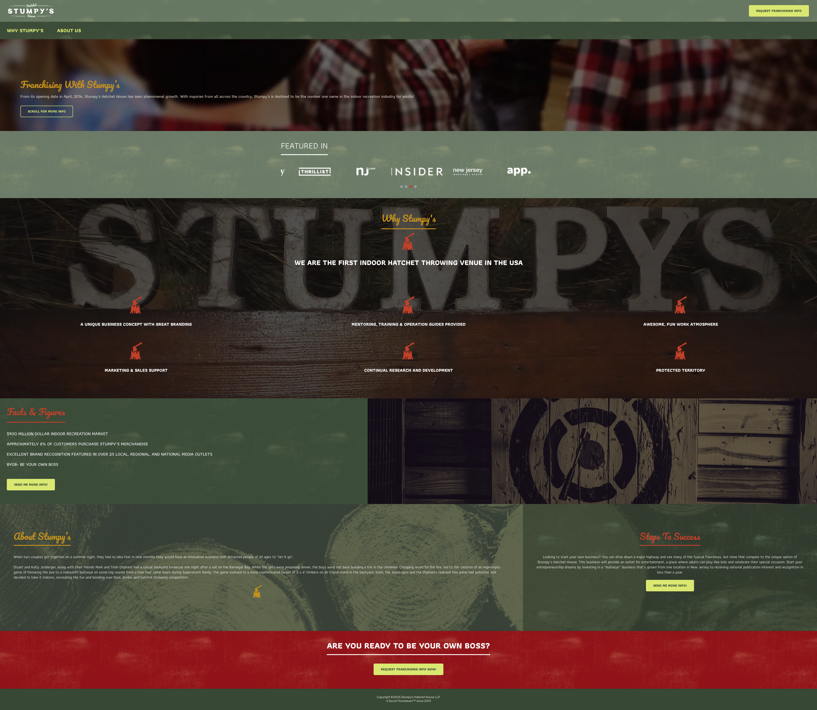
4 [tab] (415, 186)
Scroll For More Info (47, 111)
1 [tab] (401, 186)
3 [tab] (411, 186)
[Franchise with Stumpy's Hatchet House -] (31, 16)
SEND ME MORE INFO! (31, 484)
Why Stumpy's (25, 30)
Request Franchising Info (779, 10)
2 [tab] (406, 186)
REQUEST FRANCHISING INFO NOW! (408, 669)
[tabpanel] (306, 172)
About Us (69, 30)
